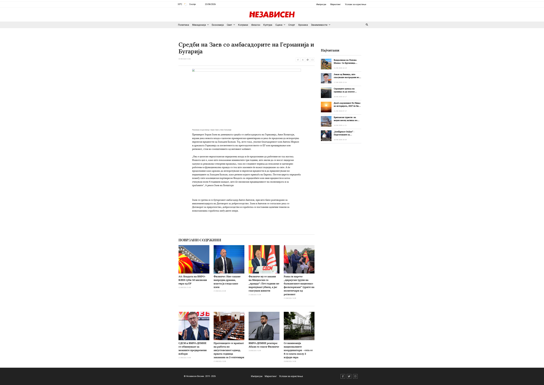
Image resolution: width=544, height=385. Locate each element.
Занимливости (319, 24)
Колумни (243, 24)
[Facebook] (343, 376)
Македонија (199, 24)
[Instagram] (355, 376)
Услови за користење (355, 4)
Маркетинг (335, 4)
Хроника (303, 24)
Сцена (278, 24)
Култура (267, 24)
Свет (229, 24)
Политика (183, 24)
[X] (349, 376)
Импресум (321, 4)
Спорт (291, 24)
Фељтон (255, 24)
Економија (218, 24)
